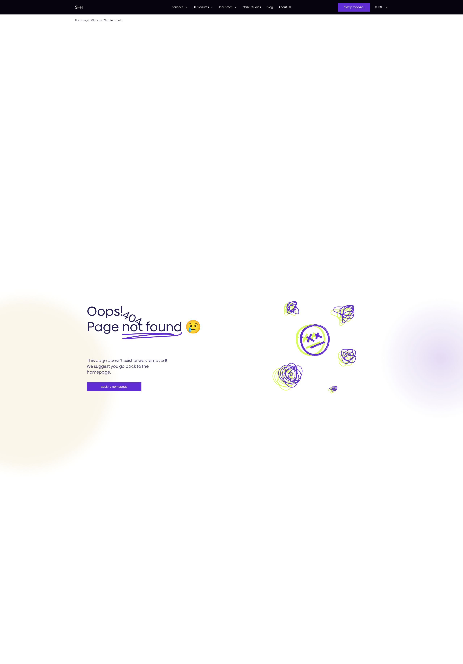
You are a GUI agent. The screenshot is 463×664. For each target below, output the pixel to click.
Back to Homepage (114, 387)
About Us (285, 7)
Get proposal (354, 7)
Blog (270, 7)
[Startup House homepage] (123, 7)
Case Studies (252, 7)
